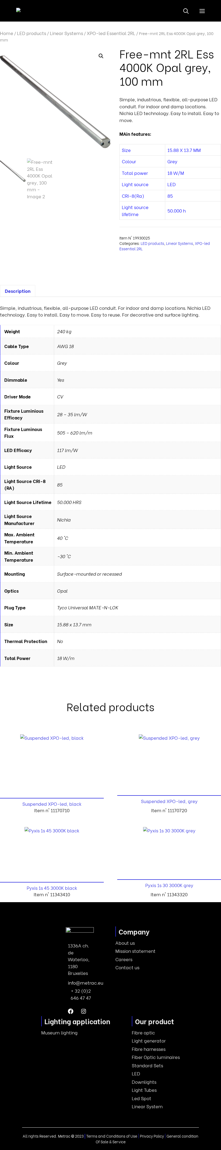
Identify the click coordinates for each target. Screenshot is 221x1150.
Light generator (149, 1040)
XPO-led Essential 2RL (111, 33)
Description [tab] (17, 290)
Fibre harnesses (148, 1048)
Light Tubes (144, 1089)
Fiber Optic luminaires (156, 1057)
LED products (31, 33)
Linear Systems (66, 33)
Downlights (144, 1081)
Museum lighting (59, 1032)
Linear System (147, 1106)
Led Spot (141, 1098)
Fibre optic (143, 1032)
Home (6, 33)
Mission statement (135, 950)
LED (136, 1073)
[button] (186, 10)
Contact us (127, 967)
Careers (123, 959)
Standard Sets (147, 1065)
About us (125, 942)
